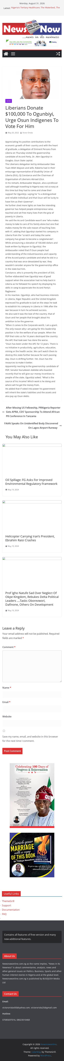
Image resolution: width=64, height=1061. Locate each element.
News (9, 101)
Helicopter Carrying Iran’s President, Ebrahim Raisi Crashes (30, 538)
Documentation (11, 909)
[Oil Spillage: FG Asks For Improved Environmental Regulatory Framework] (32, 445)
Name (6, 687)
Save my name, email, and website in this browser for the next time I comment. (30, 739)
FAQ (4, 914)
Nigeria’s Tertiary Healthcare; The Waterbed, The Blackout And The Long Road (35, 9)
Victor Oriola (27, 132)
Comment (8, 647)
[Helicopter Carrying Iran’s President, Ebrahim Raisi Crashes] (32, 502)
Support (6, 905)
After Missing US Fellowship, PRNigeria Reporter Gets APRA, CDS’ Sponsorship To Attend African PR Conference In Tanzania (33, 412)
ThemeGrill (8, 901)
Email (6, 702)
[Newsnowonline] (6, 53)
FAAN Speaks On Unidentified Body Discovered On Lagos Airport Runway (31, 425)
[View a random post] (58, 53)
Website (6, 716)
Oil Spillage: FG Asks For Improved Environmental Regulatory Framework (31, 482)
